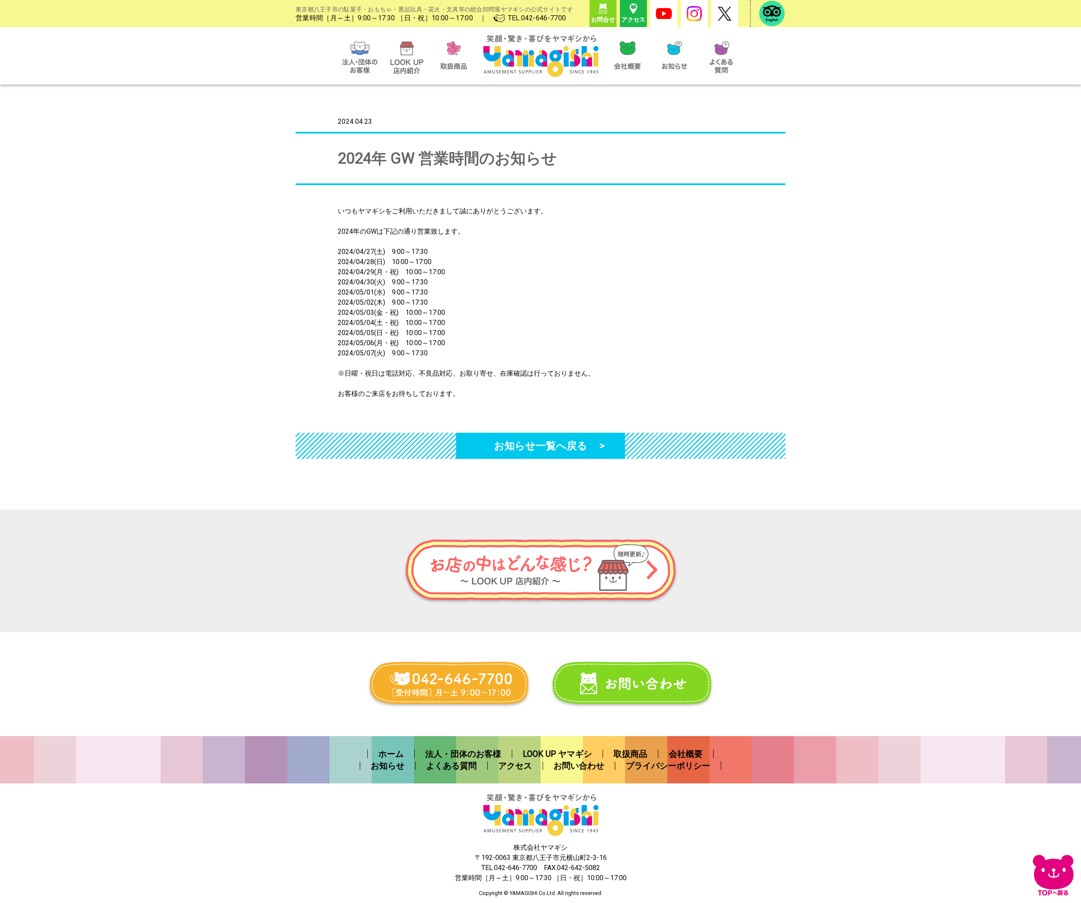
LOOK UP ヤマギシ (557, 754)
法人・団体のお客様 (463, 754)
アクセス (515, 766)
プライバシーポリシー (668, 766)
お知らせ (388, 766)
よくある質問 (451, 766)
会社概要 (686, 754)
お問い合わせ (579, 766)
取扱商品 (630, 754)
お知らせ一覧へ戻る (540, 446)
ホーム (391, 754)
